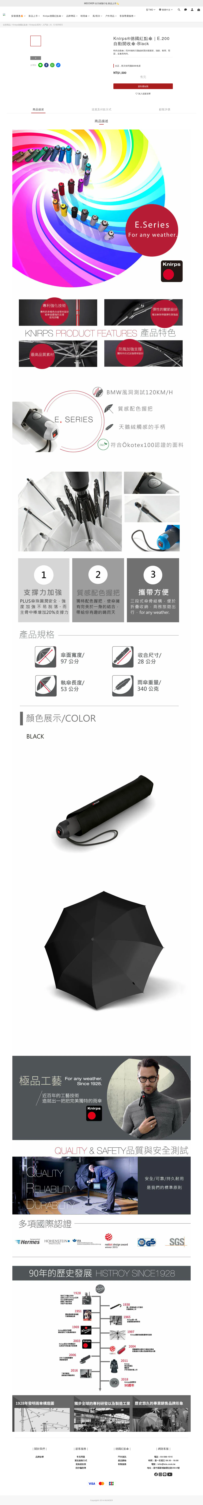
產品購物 (122, 1460)
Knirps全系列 (35, 24)
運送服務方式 (81, 1460)
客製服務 (122, 1464)
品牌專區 (70, 15)
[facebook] (46, 65)
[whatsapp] (52, 65)
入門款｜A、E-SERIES (53, 24)
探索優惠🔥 (17, 15)
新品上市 (33, 15)
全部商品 (7, 24)
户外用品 (110, 15)
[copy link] (58, 65)
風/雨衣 (96, 15)
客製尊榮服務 (126, 15)
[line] (40, 65)
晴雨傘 (84, 15)
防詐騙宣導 (81, 1467)
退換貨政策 (81, 1464)
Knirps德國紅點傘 (52, 15)
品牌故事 (40, 1456)
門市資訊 (122, 1456)
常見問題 (81, 1456)
